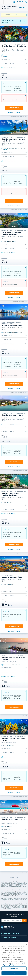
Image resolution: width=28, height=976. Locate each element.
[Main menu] (1, 2)
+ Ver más (4, 56)
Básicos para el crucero (8, 938)
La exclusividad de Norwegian (10, 933)
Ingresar (20, 1)
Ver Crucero (14, 108)
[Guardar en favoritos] (22, 28)
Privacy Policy (9, 965)
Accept (14, 973)
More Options (14, 968)
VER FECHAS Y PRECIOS (14, 112)
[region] (14, 959)
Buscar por (6, 14)
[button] (26, 28)
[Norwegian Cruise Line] (14, 2)
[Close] (26, 944)
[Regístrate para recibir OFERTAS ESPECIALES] (24, 920)
